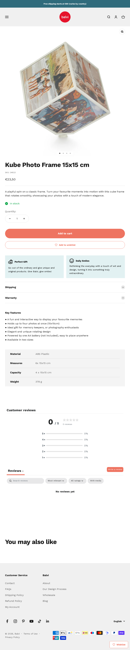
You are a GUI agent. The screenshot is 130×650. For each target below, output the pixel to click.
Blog (45, 600)
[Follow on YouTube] (31, 621)
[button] (65, 434)
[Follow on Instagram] (15, 621)
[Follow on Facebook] (7, 621)
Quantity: (10, 211)
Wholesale (49, 595)
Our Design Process (54, 589)
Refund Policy (13, 600)
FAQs (8, 589)
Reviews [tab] (15, 471)
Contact (10, 583)
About (46, 583)
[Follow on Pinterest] (23, 621)
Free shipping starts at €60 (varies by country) (65, 4)
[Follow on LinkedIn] (48, 621)
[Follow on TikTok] (39, 621)
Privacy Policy (12, 637)
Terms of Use (30, 633)
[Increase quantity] (24, 218)
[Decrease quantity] (9, 218)
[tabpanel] (65, 502)
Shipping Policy (14, 595)
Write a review (115, 469)
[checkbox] (96, 481)
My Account (12, 606)
